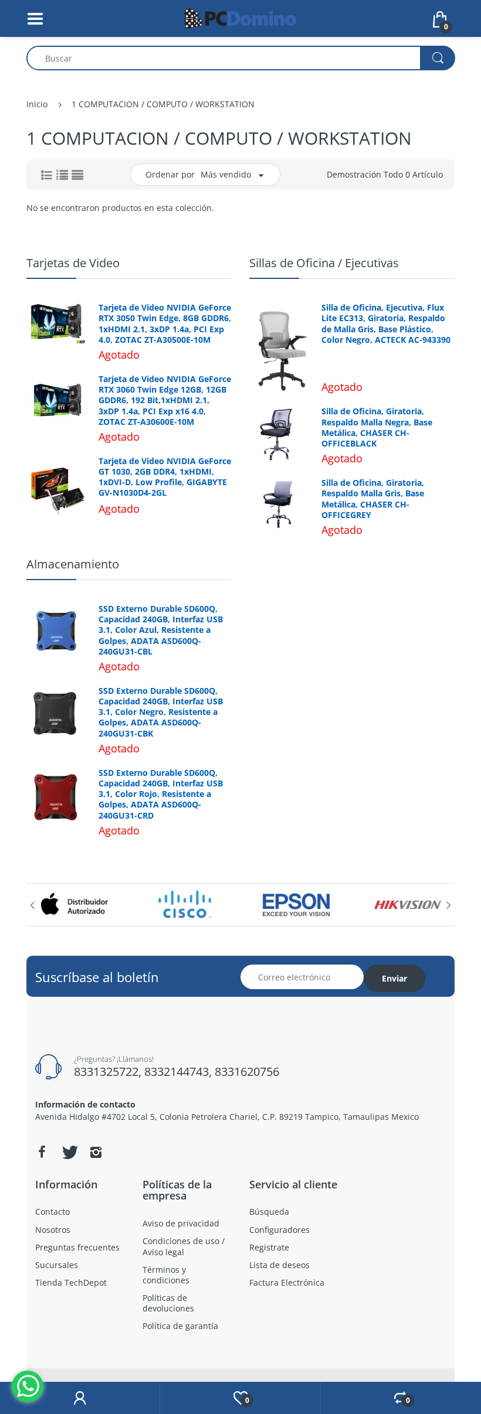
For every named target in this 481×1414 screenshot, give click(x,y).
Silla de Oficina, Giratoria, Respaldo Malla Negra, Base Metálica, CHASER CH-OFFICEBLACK (376, 427)
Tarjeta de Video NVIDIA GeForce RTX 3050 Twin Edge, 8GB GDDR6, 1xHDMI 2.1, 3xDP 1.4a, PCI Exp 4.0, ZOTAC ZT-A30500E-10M (165, 323)
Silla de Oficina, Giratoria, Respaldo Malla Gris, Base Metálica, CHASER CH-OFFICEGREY (372, 499)
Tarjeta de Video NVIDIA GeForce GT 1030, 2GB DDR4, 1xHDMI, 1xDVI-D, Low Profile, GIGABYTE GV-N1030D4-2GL (165, 477)
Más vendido (226, 174)
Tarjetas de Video (73, 263)
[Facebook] (41, 1152)
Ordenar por (170, 174)
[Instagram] (95, 1152)
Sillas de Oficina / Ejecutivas (324, 263)
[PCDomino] (240, 17)
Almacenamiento (72, 564)
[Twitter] (68, 1152)
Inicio (37, 104)
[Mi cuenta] (80, 1398)
